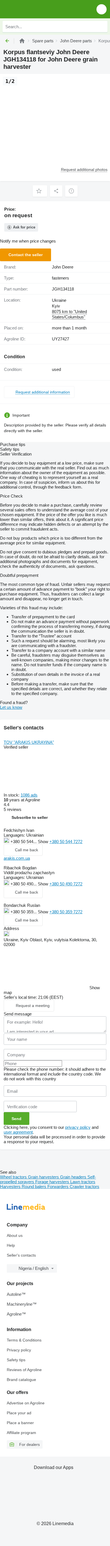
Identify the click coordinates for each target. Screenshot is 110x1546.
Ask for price (24, 227)
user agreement (18, 1132)
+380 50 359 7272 (65, 911)
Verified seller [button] (16, 747)
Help (11, 1245)
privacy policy (78, 1127)
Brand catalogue (21, 1379)
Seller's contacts (21, 1255)
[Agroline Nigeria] (36, 9)
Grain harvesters (44, 1177)
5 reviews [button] (12, 809)
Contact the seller (25, 254)
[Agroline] (22, 40)
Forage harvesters (52, 1181)
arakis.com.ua (17, 858)
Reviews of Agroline (24, 1369)
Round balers (34, 1186)
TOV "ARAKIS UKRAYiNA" (29, 742)
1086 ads (29, 795)
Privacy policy (19, 1350)
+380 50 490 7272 (65, 883)
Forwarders (58, 1186)
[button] (101, 9)
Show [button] (43, 841)
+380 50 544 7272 (65, 841)
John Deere (62, 267)
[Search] (101, 26)
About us (15, 1235)
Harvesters (11, 1186)
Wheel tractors (14, 1177)
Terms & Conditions (24, 1340)
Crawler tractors (84, 1186)
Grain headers (73, 1177)
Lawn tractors (82, 1181)
